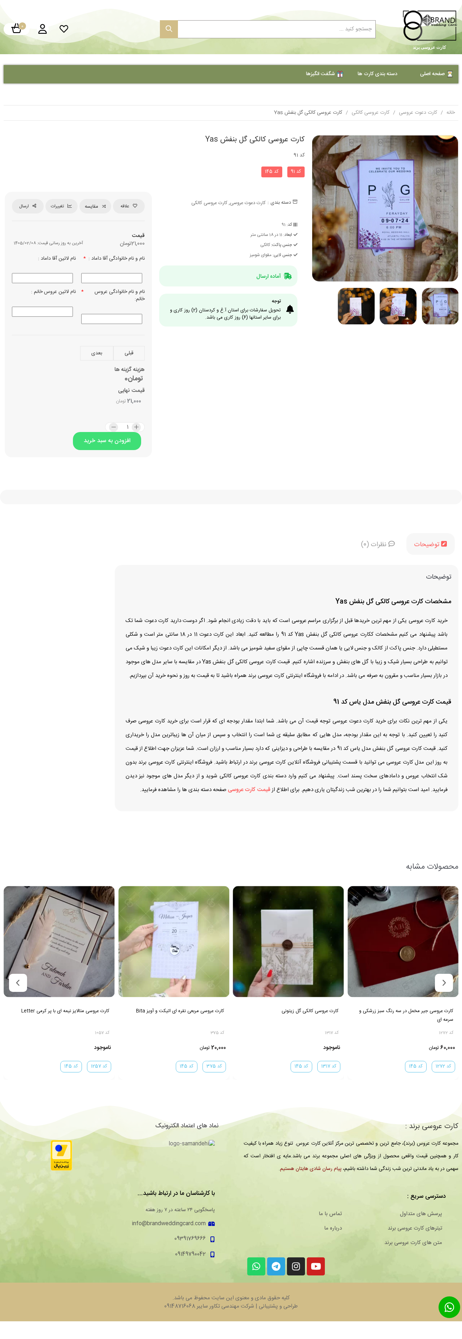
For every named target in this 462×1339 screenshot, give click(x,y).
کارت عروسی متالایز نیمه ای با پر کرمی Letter (65, 1011)
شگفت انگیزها (320, 74)
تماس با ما (330, 1214)
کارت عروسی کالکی (370, 113)
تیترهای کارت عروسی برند (415, 1228)
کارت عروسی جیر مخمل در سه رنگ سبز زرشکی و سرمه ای (406, 1015)
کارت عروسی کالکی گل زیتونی (310, 1011)
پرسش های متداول (421, 1214)
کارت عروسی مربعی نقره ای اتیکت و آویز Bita (180, 1011)
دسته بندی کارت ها (377, 74)
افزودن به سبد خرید (107, 441)
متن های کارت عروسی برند (413, 1243)
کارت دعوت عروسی (418, 113)
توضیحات (427, 544)
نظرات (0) (374, 544)
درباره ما (333, 1228)
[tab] (430, 544)
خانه (450, 113)
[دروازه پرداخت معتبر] (61, 1155)
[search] (169, 29)
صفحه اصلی (432, 74)
